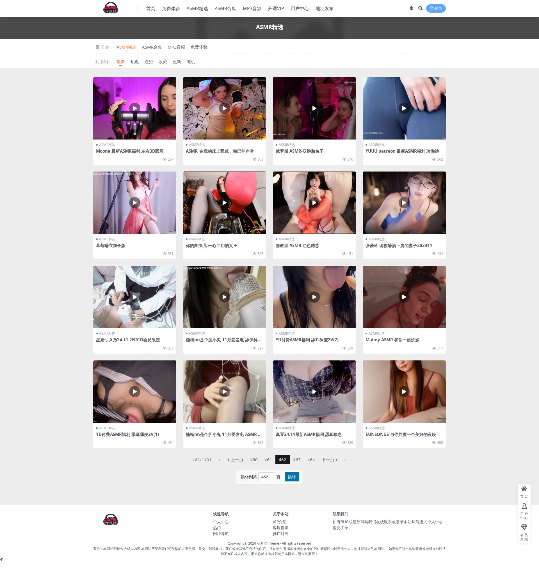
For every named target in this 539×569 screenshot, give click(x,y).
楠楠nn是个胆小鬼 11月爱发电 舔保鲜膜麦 (224, 342)
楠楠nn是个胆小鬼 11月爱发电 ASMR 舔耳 (224, 436)
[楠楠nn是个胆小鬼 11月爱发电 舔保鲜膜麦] (224, 297)
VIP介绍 (280, 521)
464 (311, 459)
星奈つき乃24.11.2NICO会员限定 (128, 339)
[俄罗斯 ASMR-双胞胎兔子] (314, 108)
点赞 (149, 61)
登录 (438, 8)
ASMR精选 (197, 8)
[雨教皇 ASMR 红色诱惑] (314, 203)
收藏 (163, 61)
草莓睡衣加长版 (110, 245)
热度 (135, 61)
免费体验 (171, 8)
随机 (191, 61)
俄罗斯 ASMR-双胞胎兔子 (300, 151)
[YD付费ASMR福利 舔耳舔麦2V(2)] (314, 297)
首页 (150, 8)
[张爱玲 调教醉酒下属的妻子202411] (404, 203)
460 (254, 459)
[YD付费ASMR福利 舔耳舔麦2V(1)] (134, 391)
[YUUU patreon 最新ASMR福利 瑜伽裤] (404, 108)
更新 (177, 61)
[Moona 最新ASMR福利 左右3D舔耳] (134, 108)
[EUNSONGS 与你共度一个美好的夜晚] (404, 391)
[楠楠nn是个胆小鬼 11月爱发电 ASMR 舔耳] (224, 391)
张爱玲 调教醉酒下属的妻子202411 (399, 245)
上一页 (237, 459)
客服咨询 (281, 527)
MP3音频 (252, 8)
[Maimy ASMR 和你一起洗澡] (404, 297)
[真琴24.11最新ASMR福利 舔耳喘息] (314, 391)
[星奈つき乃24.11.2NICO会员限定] (134, 297)
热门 (217, 527)
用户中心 (300, 8)
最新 (121, 61)
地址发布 (325, 8)
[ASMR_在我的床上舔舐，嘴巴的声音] (224, 108)
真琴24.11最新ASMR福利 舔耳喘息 (309, 434)
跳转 (292, 476)
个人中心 (221, 521)
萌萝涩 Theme (268, 543)
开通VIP (276, 8)
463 (297, 459)
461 (268, 459)
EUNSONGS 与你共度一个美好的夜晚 (401, 434)
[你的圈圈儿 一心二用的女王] (224, 203)
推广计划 (281, 533)
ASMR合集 (225, 8)
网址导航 (221, 533)
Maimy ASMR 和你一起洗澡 (392, 339)
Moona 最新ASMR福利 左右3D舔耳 (130, 151)
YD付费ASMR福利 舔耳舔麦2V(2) (307, 339)
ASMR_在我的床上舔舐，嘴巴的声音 (220, 151)
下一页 (328, 459)
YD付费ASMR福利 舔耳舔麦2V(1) (127, 434)
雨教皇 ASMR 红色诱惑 (297, 245)
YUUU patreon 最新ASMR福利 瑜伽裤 (402, 151)
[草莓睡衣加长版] (134, 203)
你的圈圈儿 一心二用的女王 (211, 245)
